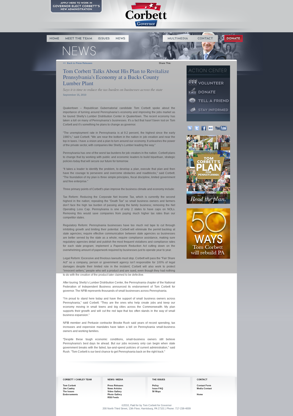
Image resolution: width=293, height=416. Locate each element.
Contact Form (204, 385)
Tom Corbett (69, 385)
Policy (155, 385)
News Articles (115, 388)
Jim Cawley (69, 388)
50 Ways (156, 391)
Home (200, 394)
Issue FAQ (157, 388)
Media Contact (204, 388)
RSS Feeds (113, 397)
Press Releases (115, 385)
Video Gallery (115, 391)
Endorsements (70, 394)
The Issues (68, 391)
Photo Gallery (115, 394)
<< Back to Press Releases (77, 63)
